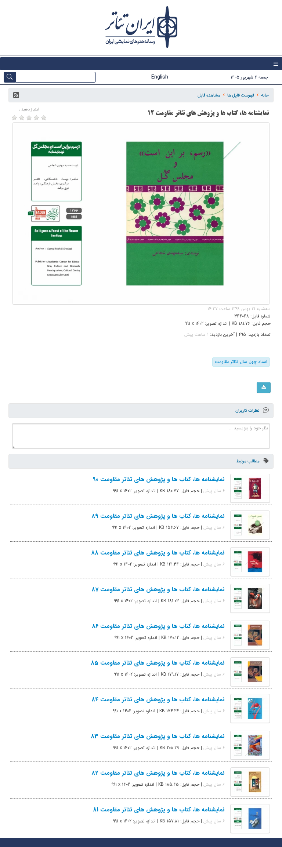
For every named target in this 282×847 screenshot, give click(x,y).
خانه (265, 95)
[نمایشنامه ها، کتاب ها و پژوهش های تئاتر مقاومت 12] (141, 213)
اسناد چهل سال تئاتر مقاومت (241, 361)
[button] (16, 95)
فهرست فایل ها (240, 95)
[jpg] (264, 387)
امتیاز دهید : (29, 109)
